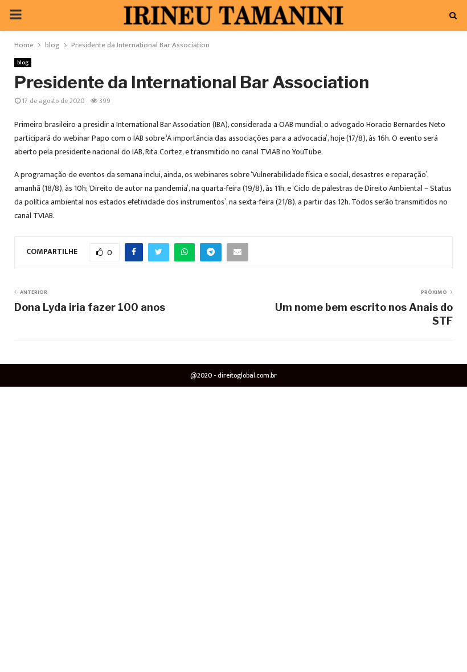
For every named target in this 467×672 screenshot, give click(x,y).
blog (22, 62)
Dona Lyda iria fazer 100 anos (89, 307)
